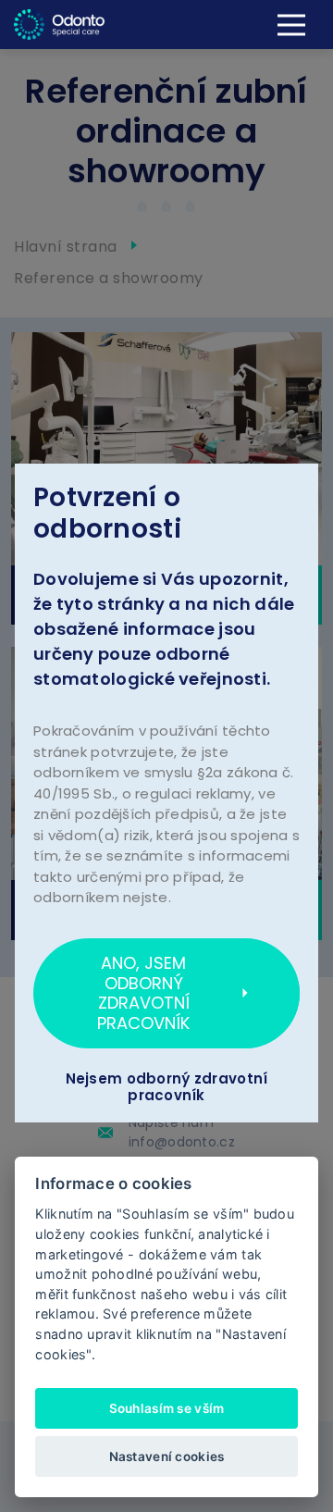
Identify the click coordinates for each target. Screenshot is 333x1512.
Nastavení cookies (167, 1456)
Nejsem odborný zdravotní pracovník (167, 1087)
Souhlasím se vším (167, 1408)
